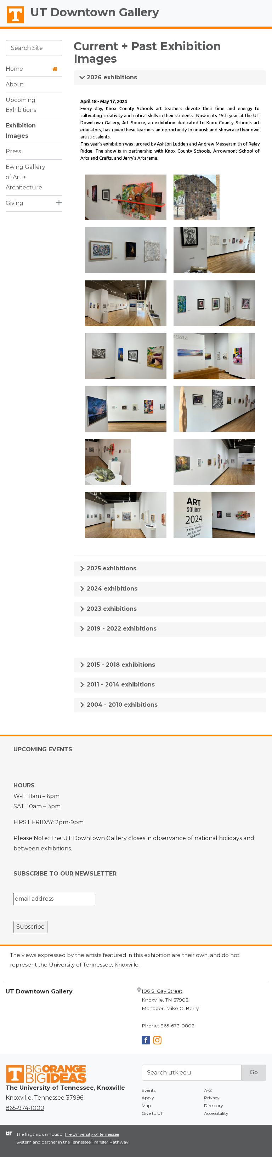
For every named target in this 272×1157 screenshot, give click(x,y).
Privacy (212, 1097)
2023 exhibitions (111, 608)
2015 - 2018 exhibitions (120, 664)
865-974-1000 (25, 1108)
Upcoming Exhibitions (21, 105)
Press (13, 151)
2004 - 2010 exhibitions (121, 704)
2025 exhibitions (110, 568)
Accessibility (216, 1113)
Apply (148, 1097)
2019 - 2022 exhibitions (121, 628)
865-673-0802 (177, 1025)
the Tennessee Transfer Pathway (96, 1142)
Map (146, 1105)
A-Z (208, 1090)
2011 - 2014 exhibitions (120, 684)
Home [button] (14, 68)
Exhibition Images (21, 130)
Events (148, 1090)
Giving (14, 203)
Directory (213, 1105)
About (15, 84)
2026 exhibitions (111, 77)
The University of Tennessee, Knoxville (12, 23)
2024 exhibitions (111, 588)
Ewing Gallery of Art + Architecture (25, 177)
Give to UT (152, 1113)
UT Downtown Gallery (94, 12)
